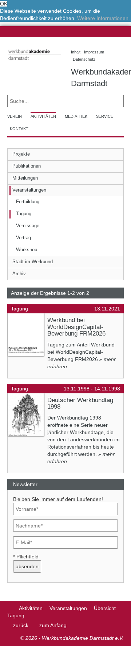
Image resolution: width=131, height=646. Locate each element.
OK (3, 4)
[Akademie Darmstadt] (9, 608)
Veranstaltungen (68, 608)
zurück (20, 625)
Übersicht (105, 608)
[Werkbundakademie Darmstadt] (33, 61)
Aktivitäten (31, 608)
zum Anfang (53, 625)
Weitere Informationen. (103, 18)
